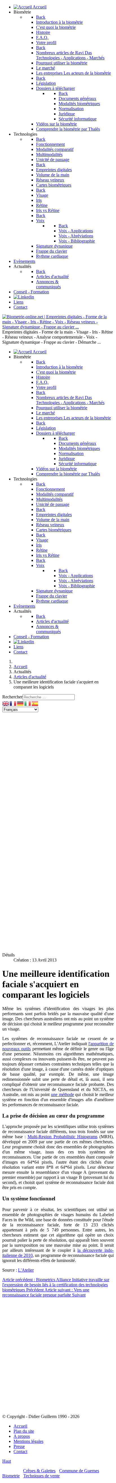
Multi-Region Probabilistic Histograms (62, 1136)
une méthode (62, 1094)
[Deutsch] (20, 703)
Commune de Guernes (79, 1470)
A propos (22, 1436)
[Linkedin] (24, 297)
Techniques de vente (41, 1475)
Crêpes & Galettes (39, 1470)
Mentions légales (28, 1441)
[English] (6, 703)
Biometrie (11, 1475)
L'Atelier (26, 1270)
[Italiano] (28, 703)
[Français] (13, 703)
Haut (6, 1461)
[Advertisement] (58, 770)
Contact (20, 1451)
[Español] (35, 703)
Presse (19, 1446)
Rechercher (12, 696)
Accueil (20, 1426)
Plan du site (24, 1431)
